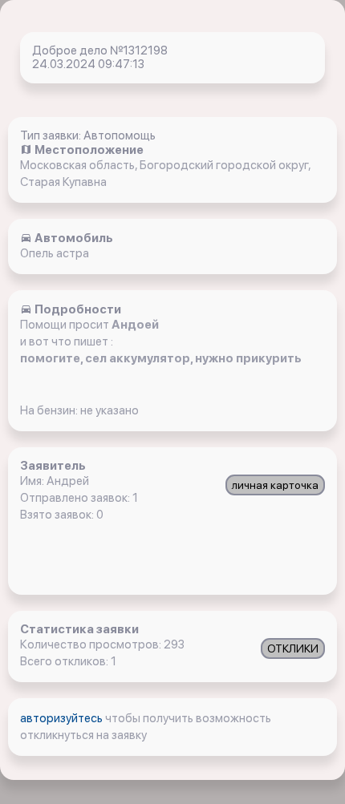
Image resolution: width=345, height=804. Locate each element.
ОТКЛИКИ (293, 648)
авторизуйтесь (62, 718)
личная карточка (275, 485)
